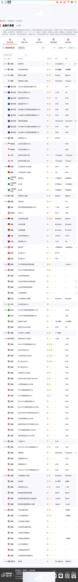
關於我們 (18, 570)
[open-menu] (2, 2)
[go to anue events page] (68, 2)
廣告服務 (32, 570)
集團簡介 (25, 570)
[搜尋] (26, 55)
